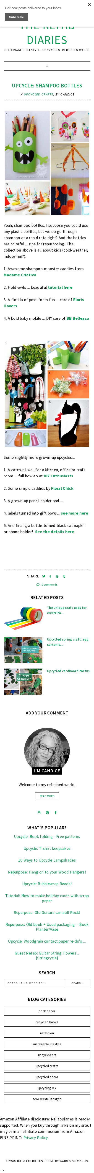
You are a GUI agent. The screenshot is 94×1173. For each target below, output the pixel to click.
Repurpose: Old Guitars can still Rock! (47, 912)
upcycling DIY (47, 1088)
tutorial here (60, 287)
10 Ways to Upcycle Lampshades (47, 860)
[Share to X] (44, 576)
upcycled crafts (38, 94)
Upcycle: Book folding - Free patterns (47, 836)
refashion (47, 1033)
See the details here (54, 531)
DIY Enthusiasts (58, 476)
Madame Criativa (20, 274)
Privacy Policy (35, 1137)
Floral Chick (62, 488)
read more (47, 796)
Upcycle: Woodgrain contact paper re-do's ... (47, 941)
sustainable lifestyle (46, 1044)
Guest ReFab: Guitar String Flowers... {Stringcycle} (47, 955)
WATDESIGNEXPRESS (74, 1161)
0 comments (49, 585)
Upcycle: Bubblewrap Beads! (47, 883)
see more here (74, 513)
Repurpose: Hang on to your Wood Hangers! (47, 872)
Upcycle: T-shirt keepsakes (47, 848)
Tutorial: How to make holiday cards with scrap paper (47, 898)
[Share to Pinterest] (58, 576)
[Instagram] (39, 813)
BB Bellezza (78, 318)
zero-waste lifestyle (47, 1099)
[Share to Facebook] (51, 576)
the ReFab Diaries (47, 32)
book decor (47, 1011)
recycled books (47, 1022)
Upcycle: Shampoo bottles (47, 85)
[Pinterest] (47, 813)
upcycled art (47, 1055)
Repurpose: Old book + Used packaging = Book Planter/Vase (47, 927)
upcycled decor (47, 1077)
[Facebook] (55, 813)
